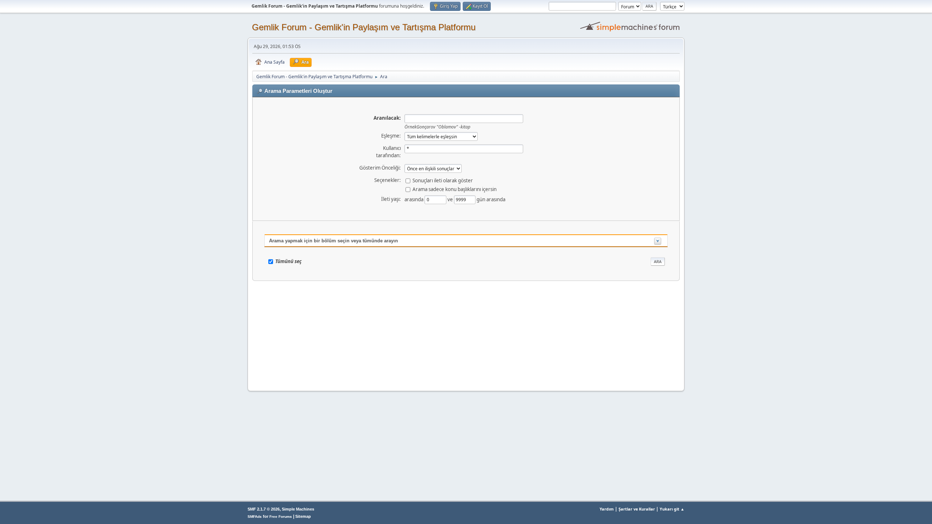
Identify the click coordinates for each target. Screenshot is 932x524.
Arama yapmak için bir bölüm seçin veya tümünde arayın (333, 240)
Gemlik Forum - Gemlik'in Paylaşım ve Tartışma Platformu (363, 27)
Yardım (607, 509)
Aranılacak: (387, 118)
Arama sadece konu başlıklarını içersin (454, 189)
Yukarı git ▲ (672, 509)
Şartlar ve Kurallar (637, 509)
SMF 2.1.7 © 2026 (264, 509)
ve (450, 199)
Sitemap (303, 516)
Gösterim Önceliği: (380, 167)
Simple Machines (298, 509)
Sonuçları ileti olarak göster (442, 180)
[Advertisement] (466, 334)
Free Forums (280, 517)
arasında (414, 199)
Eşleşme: (391, 135)
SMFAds (255, 517)
